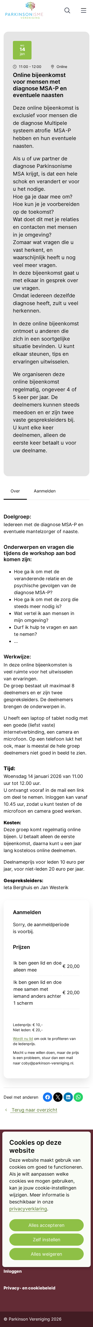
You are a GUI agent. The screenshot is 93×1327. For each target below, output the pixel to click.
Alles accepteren (46, 1225)
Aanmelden (45, 490)
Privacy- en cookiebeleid (29, 1288)
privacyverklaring (28, 1208)
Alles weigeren (46, 1254)
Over (15, 490)
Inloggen (13, 1271)
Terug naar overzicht (33, 1110)
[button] (47, 1097)
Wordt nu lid (23, 1039)
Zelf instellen (46, 1239)
